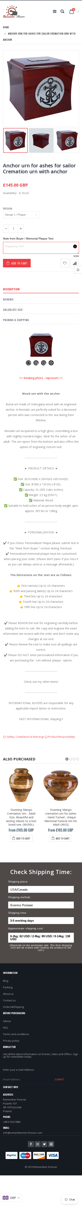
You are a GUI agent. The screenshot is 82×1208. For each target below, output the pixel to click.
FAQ (5, 1027)
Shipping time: (17, 913)
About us (8, 994)
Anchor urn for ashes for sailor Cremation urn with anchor (39, 168)
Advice (7, 1021)
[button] (67, 759)
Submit (59, 1079)
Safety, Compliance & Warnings (25, 736)
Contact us (9, 1000)
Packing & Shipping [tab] (16, 320)
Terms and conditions (16, 1034)
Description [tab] (11, 289)
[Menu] (54, 11)
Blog (5, 981)
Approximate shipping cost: (26, 928)
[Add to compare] (74, 263)
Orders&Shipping (13, 1007)
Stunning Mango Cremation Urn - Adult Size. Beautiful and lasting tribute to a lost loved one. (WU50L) (21, 817)
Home (6, 27)
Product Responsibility (61, 736)
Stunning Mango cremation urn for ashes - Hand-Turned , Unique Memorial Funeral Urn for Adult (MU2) (60, 817)
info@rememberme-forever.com (22, 1132)
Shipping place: (18, 881)
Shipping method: (19, 897)
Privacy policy (11, 1040)
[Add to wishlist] (65, 263)
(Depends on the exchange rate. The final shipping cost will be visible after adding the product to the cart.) (41, 947)
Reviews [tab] (8, 299)
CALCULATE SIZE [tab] (13, 309)
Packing (7, 987)
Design (7, 208)
